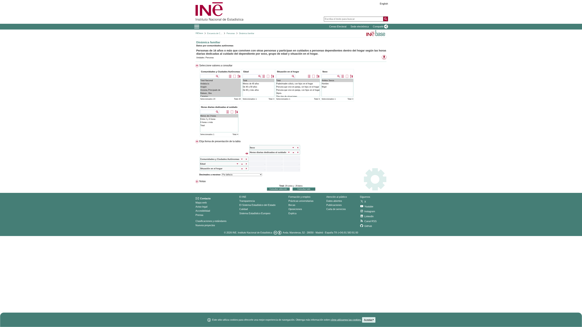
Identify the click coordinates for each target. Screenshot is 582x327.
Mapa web (201, 202)
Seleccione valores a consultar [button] (215, 65)
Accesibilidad (203, 211)
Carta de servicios (336, 209)
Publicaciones (334, 205)
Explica (292, 213)
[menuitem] (291, 101)
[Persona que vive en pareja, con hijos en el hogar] (298, 90)
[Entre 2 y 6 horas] (219, 119)
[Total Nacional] (220, 80)
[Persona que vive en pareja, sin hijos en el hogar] (298, 86)
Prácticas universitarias (300, 201)
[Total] (258, 80)
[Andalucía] (220, 83)
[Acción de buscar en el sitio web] (385, 19)
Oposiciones (295, 209)
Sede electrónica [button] (360, 26)
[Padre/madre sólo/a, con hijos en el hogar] (298, 83)
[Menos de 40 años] (258, 83)
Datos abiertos (334, 201)
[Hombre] (337, 83)
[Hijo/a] (298, 93)
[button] (380, 26)
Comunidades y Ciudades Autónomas (220, 71)
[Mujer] (337, 86)
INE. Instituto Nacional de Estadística (252, 232)
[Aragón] (220, 86)
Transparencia (247, 201)
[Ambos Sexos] (337, 80)
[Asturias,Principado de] (220, 90)
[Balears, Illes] (220, 93)
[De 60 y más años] (258, 90)
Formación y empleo (299, 197)
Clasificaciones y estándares (211, 221)
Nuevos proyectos (205, 225)
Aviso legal (201, 206)
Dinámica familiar (246, 33)
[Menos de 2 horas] (219, 115)
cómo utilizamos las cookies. (346, 320)
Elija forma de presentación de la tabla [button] (220, 141)
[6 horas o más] (219, 122)
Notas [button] (202, 181)
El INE (242, 197)
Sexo (325, 71)
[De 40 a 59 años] (258, 86)
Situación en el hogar (288, 71)
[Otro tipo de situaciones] (298, 96)
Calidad (243, 209)
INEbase (199, 33)
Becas (291, 205)
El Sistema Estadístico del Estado (257, 205)
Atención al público (336, 197)
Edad (246, 71)
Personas (231, 33)
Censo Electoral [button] (337, 26)
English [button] (384, 3)
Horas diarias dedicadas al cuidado (219, 107)
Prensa (199, 215)
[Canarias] (220, 96)
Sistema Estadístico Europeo (254, 213)
